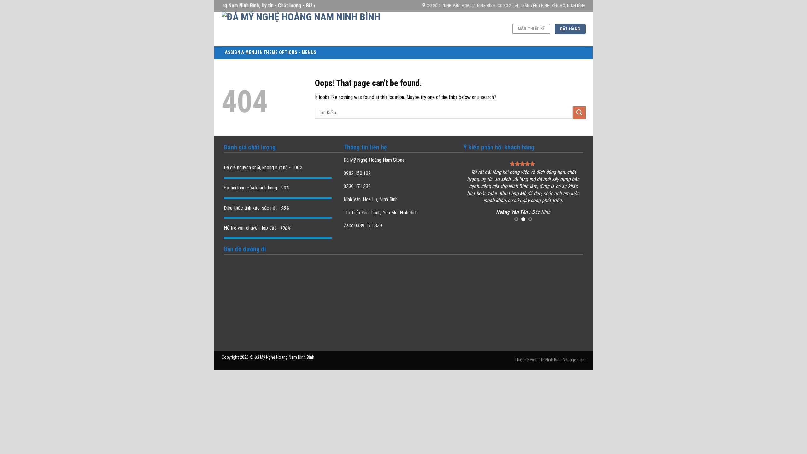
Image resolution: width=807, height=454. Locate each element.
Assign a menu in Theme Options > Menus (270, 52)
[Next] (572, 191)
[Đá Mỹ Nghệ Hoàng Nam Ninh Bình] (332, 29)
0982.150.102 (357, 173)
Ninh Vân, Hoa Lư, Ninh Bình (371, 199)
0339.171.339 (357, 186)
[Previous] (473, 191)
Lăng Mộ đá (520, 193)
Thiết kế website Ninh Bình (538, 360)
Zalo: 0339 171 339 (363, 226)
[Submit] (579, 112)
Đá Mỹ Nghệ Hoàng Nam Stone (374, 160)
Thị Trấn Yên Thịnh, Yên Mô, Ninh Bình (381, 213)
